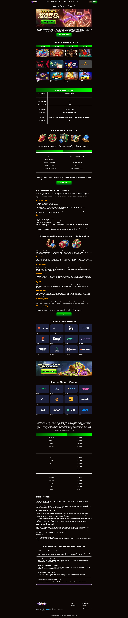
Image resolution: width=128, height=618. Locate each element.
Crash (70, 46)
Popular (42, 46)
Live (56, 46)
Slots (84, 46)
